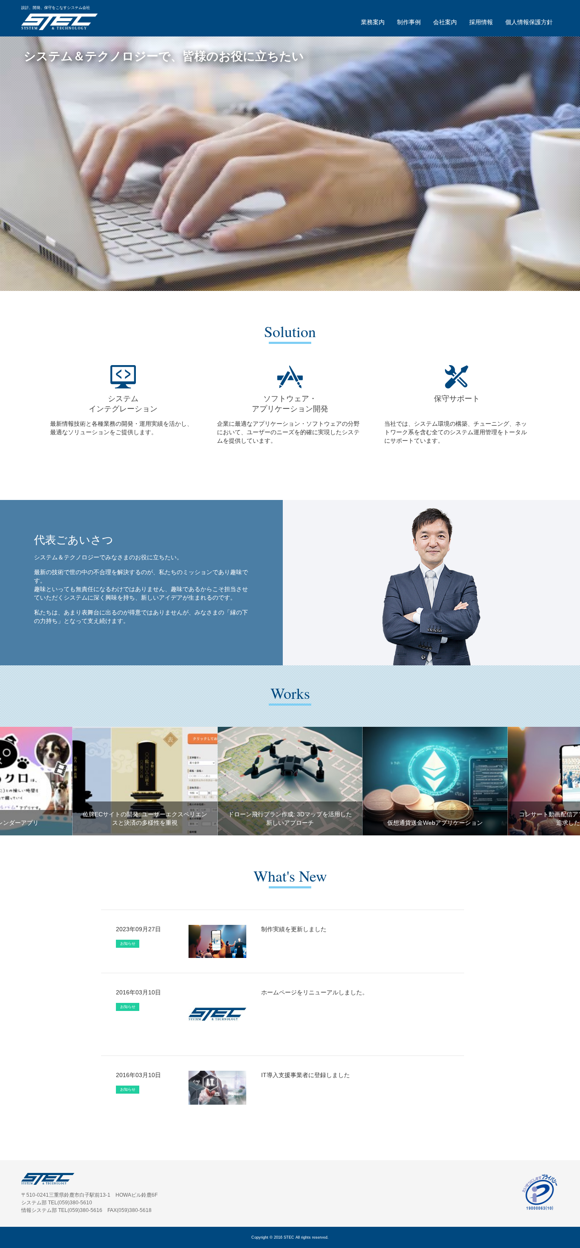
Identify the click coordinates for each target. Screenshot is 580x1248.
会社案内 (445, 22)
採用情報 (481, 22)
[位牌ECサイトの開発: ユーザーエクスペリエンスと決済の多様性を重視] (145, 780)
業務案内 (373, 22)
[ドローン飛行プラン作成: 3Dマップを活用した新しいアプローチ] (290, 780)
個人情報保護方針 (529, 22)
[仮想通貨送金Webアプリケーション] (435, 780)
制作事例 (409, 22)
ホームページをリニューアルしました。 (314, 992)
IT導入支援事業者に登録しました (305, 1075)
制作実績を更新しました (294, 929)
